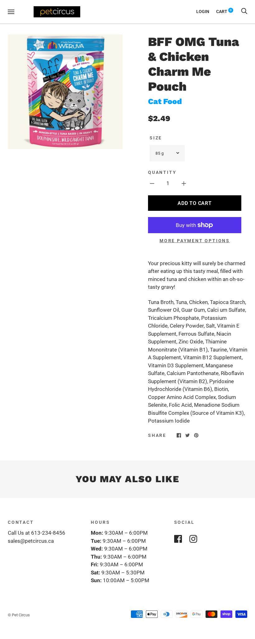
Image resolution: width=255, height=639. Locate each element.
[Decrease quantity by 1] (152, 183)
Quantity (162, 172)
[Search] (244, 11)
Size (156, 137)
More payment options (195, 240)
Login (202, 11)
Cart (224, 11)
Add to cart (194, 203)
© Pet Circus (19, 615)
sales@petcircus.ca (31, 541)
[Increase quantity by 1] (184, 183)
